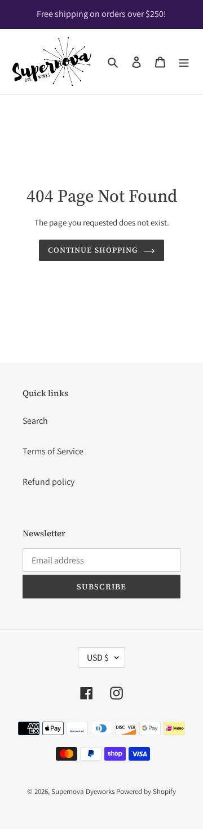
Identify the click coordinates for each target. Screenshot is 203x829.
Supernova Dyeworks (82, 791)
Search (35, 421)
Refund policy (48, 482)
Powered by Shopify (146, 791)
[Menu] (184, 61)
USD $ (98, 657)
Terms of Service (53, 451)
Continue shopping (93, 250)
